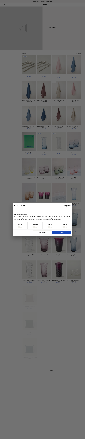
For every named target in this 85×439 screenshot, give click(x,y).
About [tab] (62, 209)
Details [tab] (42, 209)
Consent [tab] (23, 209)
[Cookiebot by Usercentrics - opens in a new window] (65, 206)
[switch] (35, 227)
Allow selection (42, 232)
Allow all (61, 232)
